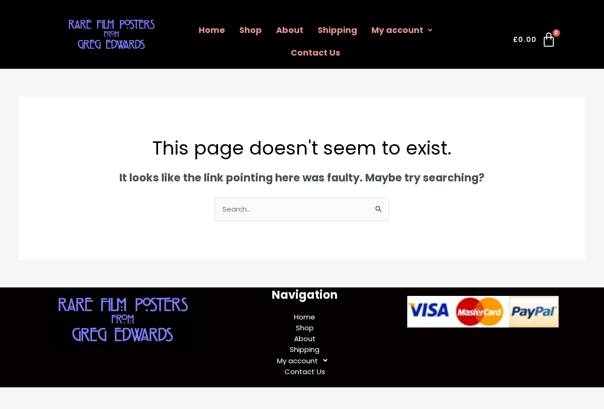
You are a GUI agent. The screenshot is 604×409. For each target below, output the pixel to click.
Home (212, 30)
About (289, 30)
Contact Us (315, 52)
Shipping (337, 30)
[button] (401, 30)
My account (397, 30)
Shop (250, 30)
